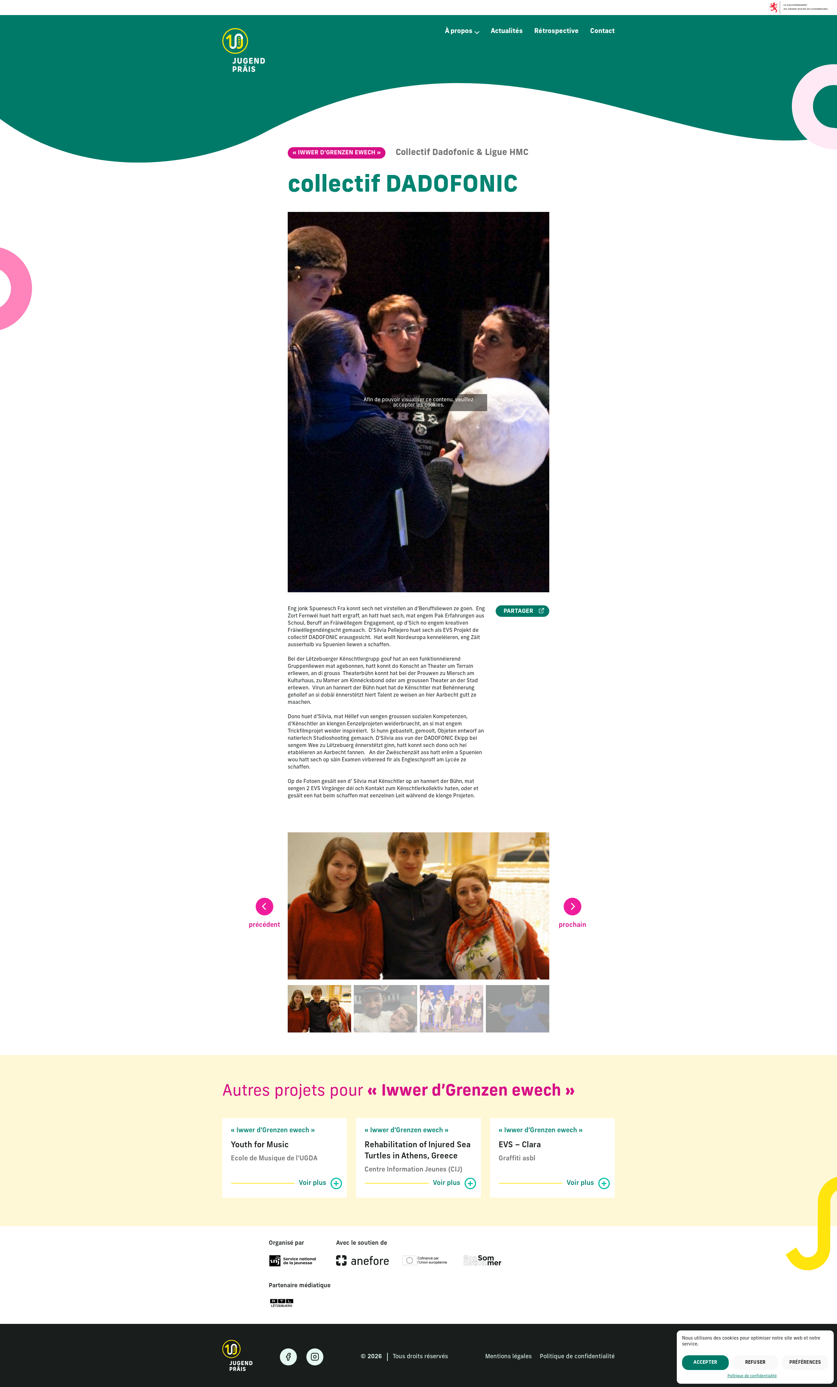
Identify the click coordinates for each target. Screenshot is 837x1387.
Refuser (755, 1362)
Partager (519, 612)
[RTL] (282, 1303)
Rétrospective (556, 31)
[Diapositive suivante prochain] (572, 906)
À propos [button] (458, 31)
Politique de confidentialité (752, 1376)
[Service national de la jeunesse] (292, 1261)
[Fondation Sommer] (482, 1261)
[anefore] (362, 1261)
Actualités (507, 31)
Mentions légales (508, 1357)
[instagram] (314, 1356)
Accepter (705, 1362)
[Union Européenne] (426, 1261)
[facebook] (288, 1356)
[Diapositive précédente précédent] (264, 906)
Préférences (805, 1362)
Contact (602, 31)
